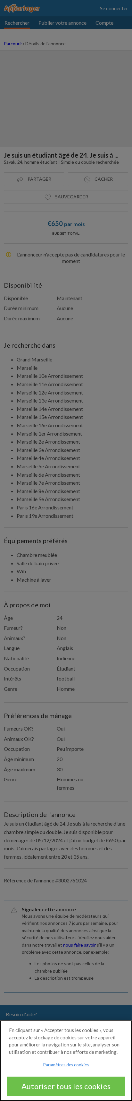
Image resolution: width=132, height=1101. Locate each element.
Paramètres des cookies (66, 1064)
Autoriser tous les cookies (66, 1086)
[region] (66, 1060)
